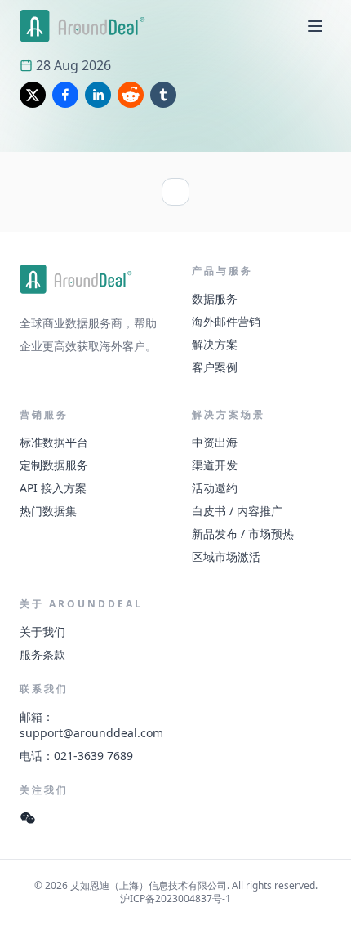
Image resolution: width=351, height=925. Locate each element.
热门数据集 (48, 510)
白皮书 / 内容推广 (237, 510)
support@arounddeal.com (91, 732)
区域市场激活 (226, 556)
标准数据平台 (54, 442)
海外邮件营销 (226, 321)
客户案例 (215, 367)
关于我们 (42, 631)
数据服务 (215, 298)
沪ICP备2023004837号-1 (175, 898)
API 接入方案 (53, 488)
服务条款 (42, 654)
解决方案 (215, 344)
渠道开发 (215, 465)
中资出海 (215, 442)
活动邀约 (215, 488)
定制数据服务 (54, 465)
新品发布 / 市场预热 (243, 533)
